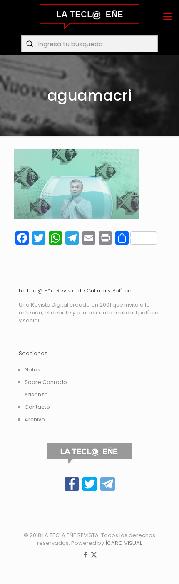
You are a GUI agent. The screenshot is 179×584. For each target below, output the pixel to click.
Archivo (35, 419)
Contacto (37, 407)
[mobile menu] (168, 17)
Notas (32, 370)
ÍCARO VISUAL (123, 543)
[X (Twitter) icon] (94, 554)
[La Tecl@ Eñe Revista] (89, 16)
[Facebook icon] (85, 554)
